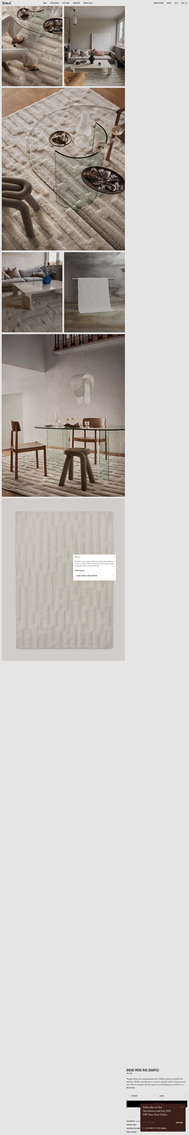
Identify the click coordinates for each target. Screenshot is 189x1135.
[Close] (114, 556)
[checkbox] (144, 1128)
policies (163, 1128)
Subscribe (179, 1123)
